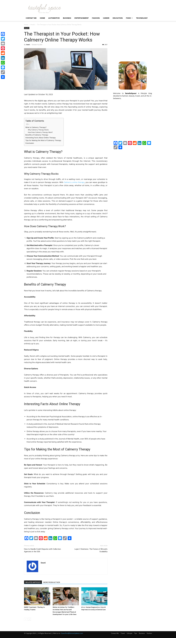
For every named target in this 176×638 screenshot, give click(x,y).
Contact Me (31, 18)
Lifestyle (129, 633)
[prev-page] (25, 619)
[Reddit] (2, 53)
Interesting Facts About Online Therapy (40, 138)
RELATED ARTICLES (33, 582)
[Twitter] (2, 38)
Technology (142, 18)
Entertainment (81, 18)
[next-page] (29, 619)
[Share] (2, 77)
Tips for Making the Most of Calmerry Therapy (43, 140)
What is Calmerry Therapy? (35, 127)
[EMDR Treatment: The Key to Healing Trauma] (37, 596)
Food (128, 18)
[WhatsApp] (2, 62)
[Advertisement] (132, 42)
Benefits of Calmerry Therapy (36, 135)
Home (42, 18)
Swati (28, 44)
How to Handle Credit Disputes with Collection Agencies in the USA (42, 550)
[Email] (2, 43)
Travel (123, 633)
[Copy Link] (2, 72)
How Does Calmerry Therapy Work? (40, 132)
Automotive (54, 18)
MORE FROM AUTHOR (51, 582)
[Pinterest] (2, 48)
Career (106, 18)
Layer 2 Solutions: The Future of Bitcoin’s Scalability (91, 550)
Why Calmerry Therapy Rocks (38, 130)
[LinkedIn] (2, 57)
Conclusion (29, 143)
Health (32, 25)
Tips (135, 633)
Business (67, 18)
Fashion (96, 18)
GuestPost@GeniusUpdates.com (72, 633)
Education (118, 18)
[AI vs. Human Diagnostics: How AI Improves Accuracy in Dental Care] (94, 596)
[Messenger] (2, 67)
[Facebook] (2, 34)
